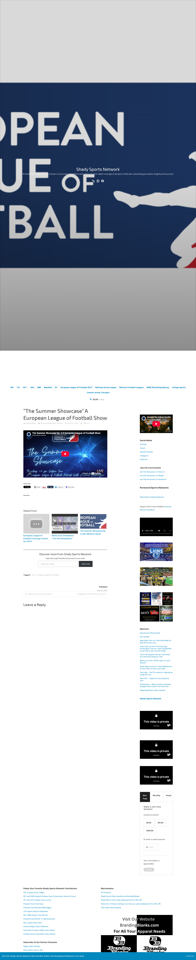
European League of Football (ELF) (76, 387)
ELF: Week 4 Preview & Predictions (38, 594)
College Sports (179, 387)
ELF (33, 575)
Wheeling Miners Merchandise (152, 690)
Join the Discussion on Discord (152, 472)
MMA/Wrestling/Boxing (158, 387)
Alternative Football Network (152, 497)
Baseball (48, 387)
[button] (145, 598)
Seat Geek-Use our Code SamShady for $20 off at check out (156, 641)
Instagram (144, 456)
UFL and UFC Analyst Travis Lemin (37, 900)
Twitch (142, 448)
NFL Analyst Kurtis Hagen (33, 892)
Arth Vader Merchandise (111, 907)
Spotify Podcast (146, 452)
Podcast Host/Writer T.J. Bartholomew (39, 919)
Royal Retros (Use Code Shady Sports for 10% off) (121, 900)
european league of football (47, 575)
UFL (24, 387)
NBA (39, 387)
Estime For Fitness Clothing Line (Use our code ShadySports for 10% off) (131, 904)
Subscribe (86, 564)
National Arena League (105, 387)
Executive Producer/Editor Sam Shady (38, 930)
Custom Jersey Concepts (98, 392)
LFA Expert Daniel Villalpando (35, 911)
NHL (32, 387)
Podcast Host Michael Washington (37, 907)
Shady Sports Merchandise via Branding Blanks (120, 896)
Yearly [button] (168, 795)
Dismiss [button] (190, 956)
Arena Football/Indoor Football (51, 423)
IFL (56, 387)
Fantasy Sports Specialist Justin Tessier (39, 934)
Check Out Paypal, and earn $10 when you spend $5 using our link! (155, 655)
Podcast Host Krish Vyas (33, 904)
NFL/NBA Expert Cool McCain (35, 915)
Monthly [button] (156, 795)
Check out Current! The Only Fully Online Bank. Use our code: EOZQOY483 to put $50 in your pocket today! (155, 648)
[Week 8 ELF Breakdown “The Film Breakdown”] (65, 524)
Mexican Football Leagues (131, 387)
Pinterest (144, 459)
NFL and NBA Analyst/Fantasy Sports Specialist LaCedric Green (49, 896)
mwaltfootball (31, 423)
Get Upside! (144, 636)
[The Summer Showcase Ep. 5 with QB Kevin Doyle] (93, 521)
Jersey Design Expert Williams (35, 926)
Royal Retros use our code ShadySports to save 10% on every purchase (156, 667)
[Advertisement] (98, 368)
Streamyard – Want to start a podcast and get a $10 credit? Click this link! (155, 685)
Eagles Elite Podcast (31, 946)
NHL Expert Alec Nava (32, 923)
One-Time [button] (145, 797)
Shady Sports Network (98, 169)
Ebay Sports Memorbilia (150, 633)
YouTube (143, 444)
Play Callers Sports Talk (33, 950)
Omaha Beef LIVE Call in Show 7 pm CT (91, 594)
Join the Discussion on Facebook (153, 479)
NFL (12, 387)
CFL (18, 387)
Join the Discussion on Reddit (152, 475)
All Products (106, 892)
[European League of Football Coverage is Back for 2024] (36, 524)
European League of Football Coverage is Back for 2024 (35, 538)
